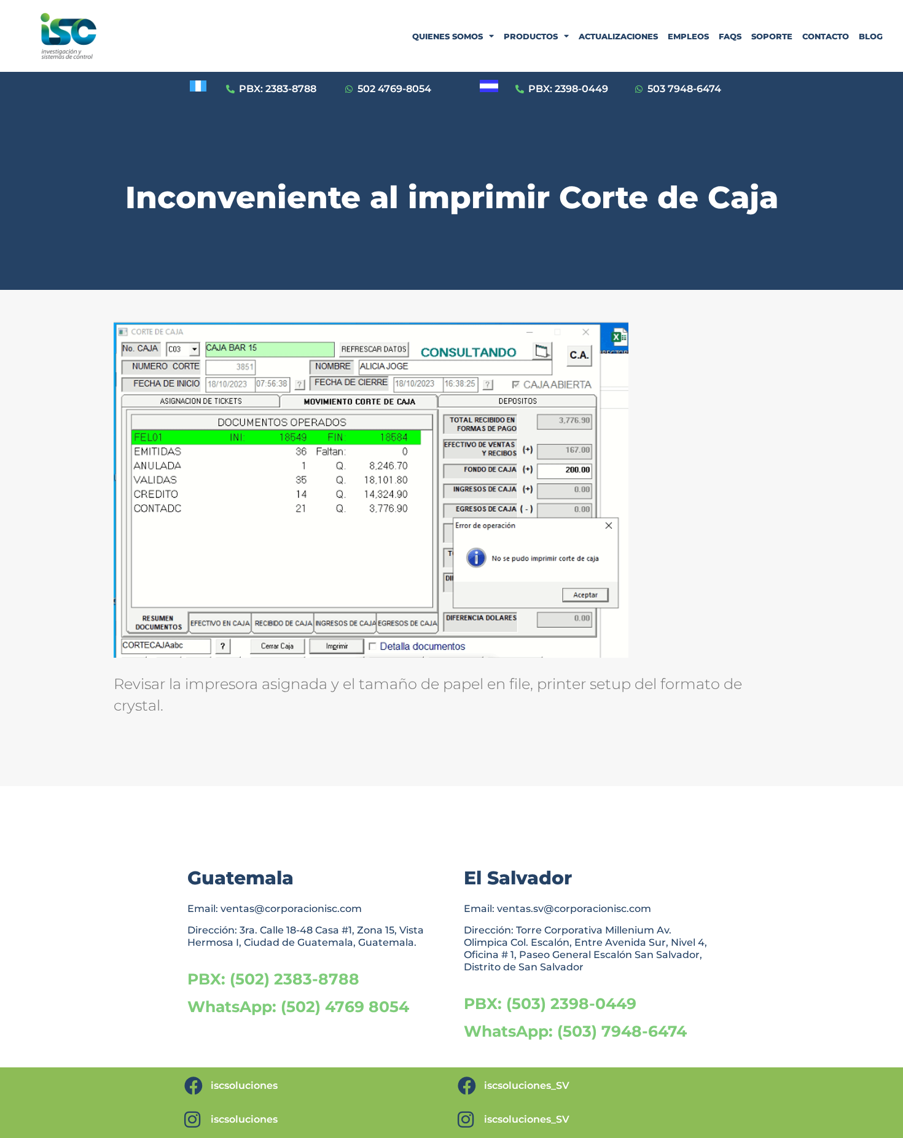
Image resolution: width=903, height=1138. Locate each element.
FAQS (730, 36)
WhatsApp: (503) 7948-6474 (575, 1031)
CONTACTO (825, 36)
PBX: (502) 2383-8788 (273, 979)
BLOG (871, 36)
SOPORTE (771, 36)
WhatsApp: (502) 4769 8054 (298, 1006)
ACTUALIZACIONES (618, 36)
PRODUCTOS (531, 36)
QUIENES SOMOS (447, 36)
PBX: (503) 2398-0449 (550, 1003)
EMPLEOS (688, 36)
